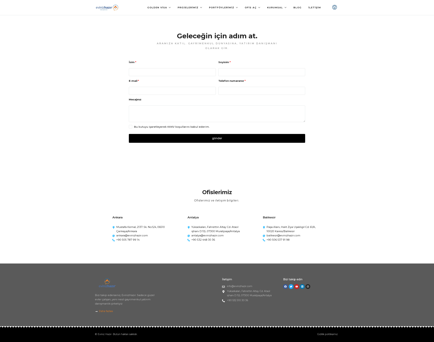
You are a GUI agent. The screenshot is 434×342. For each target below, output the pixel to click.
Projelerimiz (188, 7)
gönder (217, 138)
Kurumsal (275, 7)
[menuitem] (334, 7)
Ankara (117, 217)
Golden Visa (157, 7)
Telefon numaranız (231, 80)
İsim (132, 62)
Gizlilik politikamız (327, 334)
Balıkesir (269, 217)
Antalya (193, 217)
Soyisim (223, 62)
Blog (297, 7)
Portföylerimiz (221, 7)
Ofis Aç (251, 7)
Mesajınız (135, 99)
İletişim (314, 7)
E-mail (133, 80)
